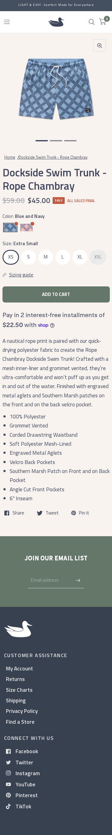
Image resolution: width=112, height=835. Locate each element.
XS (11, 256)
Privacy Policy (22, 711)
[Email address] (78, 580)
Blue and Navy (10, 227)
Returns (15, 679)
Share (18, 512)
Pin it (84, 512)
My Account (19, 668)
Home (9, 157)
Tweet (52, 512)
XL (79, 256)
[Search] (91, 22)
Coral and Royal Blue (26, 227)
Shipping (16, 700)
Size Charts (19, 690)
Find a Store (20, 722)
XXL (98, 256)
